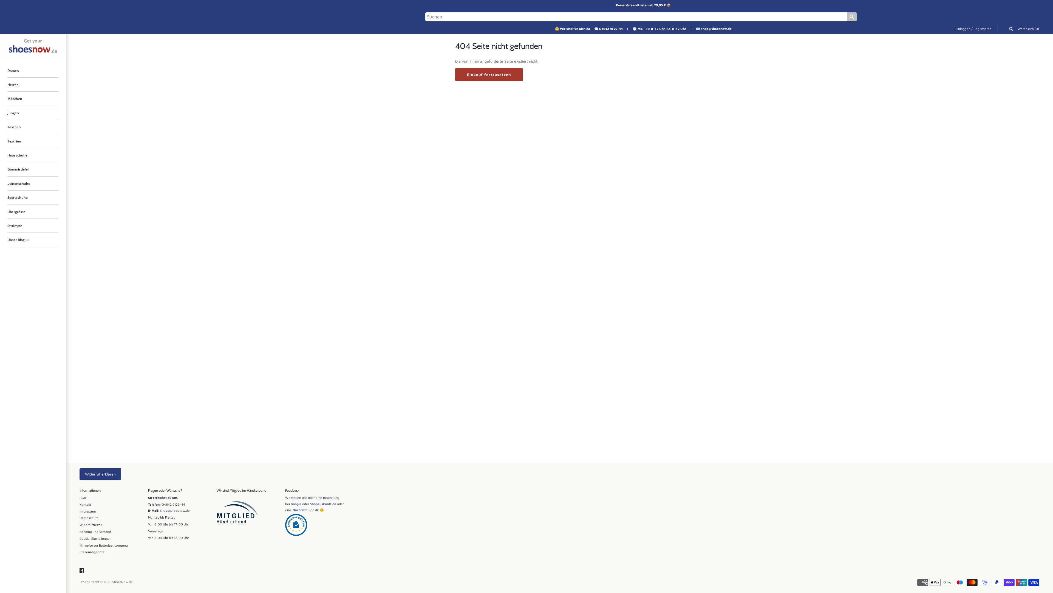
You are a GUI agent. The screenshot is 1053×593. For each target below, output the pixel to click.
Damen (13, 70)
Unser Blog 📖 (18, 240)
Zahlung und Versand (95, 531)
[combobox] (636, 16)
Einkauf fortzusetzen (489, 74)
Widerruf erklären (100, 474)
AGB (83, 497)
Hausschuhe (17, 155)
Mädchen (14, 99)
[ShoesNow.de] (33, 46)
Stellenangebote (92, 552)
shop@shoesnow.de (716, 28)
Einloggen (962, 28)
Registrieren (982, 28)
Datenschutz (89, 518)
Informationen (90, 490)
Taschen (14, 127)
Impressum (88, 511)
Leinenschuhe (18, 183)
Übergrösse (16, 212)
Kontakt (85, 504)
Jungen (13, 113)
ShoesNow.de (122, 582)
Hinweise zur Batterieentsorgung (104, 545)
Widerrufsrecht (91, 525)
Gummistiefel (18, 169)
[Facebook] (82, 570)
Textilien (14, 141)
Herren (13, 85)
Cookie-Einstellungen (96, 538)
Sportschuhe (17, 197)
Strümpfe (14, 226)
